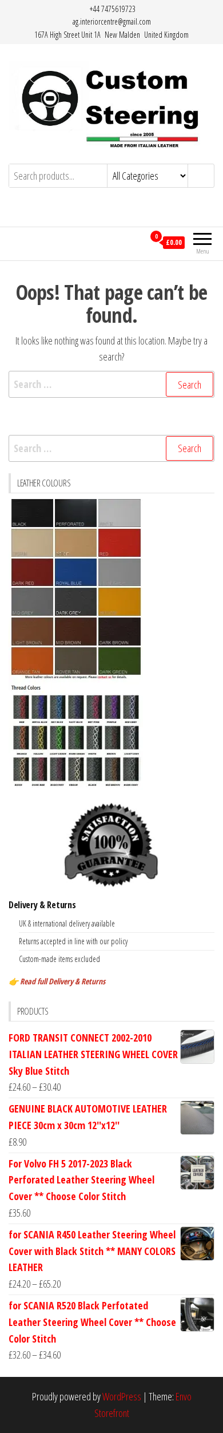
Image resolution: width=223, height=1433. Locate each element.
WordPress (121, 1396)
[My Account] (135, 242)
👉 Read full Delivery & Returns (57, 981)
